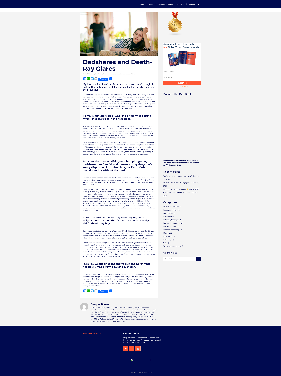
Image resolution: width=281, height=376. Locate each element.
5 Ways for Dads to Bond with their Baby (178, 193)
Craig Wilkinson (96, 74)
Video (165, 243)
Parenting (167, 240)
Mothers (166, 233)
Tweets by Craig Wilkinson (92, 333)
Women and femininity (172, 246)
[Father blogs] (175, 35)
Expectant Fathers (170, 210)
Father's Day (168, 213)
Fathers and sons (169, 226)
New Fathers (168, 236)
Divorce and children (171, 207)
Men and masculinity (171, 230)
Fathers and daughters (126, 74)
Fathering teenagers (110, 74)
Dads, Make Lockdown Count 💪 (175, 189)
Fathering (167, 217)
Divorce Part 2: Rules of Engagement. (178, 183)
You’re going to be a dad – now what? (177, 176)
